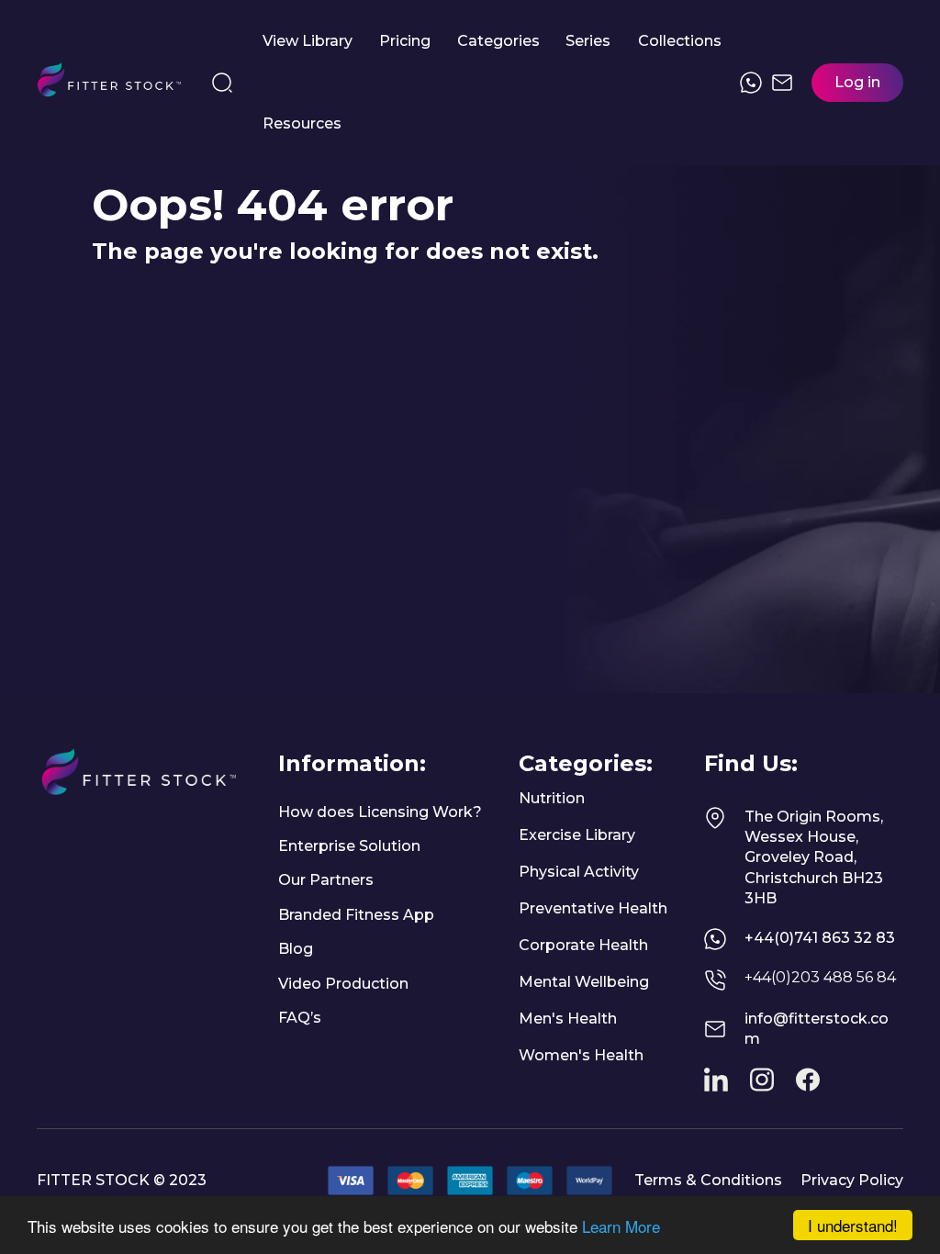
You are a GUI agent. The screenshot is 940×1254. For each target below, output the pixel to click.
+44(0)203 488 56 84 (820, 977)
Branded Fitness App (356, 915)
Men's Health (568, 1018)
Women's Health (581, 1055)
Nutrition (552, 798)
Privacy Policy (851, 1180)
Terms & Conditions (708, 1180)
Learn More (621, 1226)
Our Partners (326, 880)
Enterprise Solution (349, 846)
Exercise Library (577, 835)
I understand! (853, 1225)
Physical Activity (579, 871)
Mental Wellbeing (584, 982)
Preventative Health (593, 908)
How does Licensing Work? (380, 812)
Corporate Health (583, 945)
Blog (295, 948)
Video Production (343, 983)
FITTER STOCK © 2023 (122, 1180)
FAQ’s (299, 1017)
